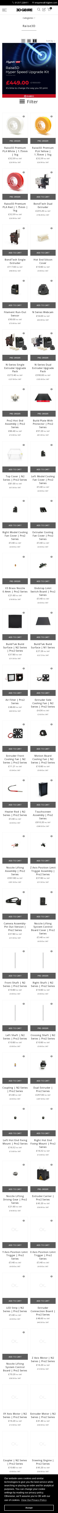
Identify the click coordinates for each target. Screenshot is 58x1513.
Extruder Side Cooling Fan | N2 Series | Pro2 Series (43, 703)
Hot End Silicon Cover (42, 261)
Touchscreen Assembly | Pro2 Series (43, 815)
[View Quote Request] (44, 10)
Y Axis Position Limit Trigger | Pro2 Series (15, 1255)
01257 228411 (22, 2)
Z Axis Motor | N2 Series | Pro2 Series (43, 1365)
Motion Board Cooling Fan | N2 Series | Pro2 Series (43, 759)
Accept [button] (29, 1508)
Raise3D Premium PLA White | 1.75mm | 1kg (15, 151)
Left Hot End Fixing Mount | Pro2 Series (15, 1142)
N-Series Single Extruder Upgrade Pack (15, 368)
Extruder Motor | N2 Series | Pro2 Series (43, 1421)
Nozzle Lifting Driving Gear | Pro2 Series (15, 1199)
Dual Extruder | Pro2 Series (43, 1089)
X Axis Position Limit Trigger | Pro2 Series (43, 1255)
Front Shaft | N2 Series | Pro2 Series (15, 984)
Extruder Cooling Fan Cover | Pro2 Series (42, 536)
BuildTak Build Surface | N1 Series (43, 645)
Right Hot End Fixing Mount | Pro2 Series (42, 1144)
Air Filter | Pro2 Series (15, 701)
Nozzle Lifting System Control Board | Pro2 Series (15, 1367)
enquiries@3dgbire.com (46, 2)
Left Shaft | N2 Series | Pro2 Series (15, 1037)
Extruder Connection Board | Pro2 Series (43, 1311)
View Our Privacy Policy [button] (34, 1500)
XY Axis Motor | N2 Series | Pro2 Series (15, 1421)
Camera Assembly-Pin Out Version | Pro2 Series (15, 927)
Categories (28, 18)
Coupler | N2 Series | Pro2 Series (15, 1468)
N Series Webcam (43, 312)
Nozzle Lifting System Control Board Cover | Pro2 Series (43, 928)
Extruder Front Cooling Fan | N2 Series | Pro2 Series (15, 759)
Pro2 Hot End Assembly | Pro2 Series (15, 424)
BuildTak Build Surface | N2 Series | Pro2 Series (15, 647)
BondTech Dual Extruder (42, 205)
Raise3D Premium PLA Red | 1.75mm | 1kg (15, 207)
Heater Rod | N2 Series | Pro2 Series (15, 813)
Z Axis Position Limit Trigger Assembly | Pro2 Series (43, 871)
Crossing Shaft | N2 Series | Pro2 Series (43, 1037)
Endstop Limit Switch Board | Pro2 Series (42, 592)
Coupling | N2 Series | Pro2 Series (15, 1089)
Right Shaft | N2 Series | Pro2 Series (43, 984)
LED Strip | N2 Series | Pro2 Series (15, 1309)
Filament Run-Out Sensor (15, 314)
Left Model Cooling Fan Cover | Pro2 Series (43, 480)
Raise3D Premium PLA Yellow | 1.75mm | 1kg (43, 151)
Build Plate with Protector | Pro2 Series (43, 424)
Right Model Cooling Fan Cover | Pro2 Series (15, 536)
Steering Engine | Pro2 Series (43, 1468)
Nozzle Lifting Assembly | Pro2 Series (15, 871)
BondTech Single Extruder (15, 261)
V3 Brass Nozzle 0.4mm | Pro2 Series (15, 590)
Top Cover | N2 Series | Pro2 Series (15, 478)
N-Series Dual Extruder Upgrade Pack (43, 368)
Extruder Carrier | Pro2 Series (43, 1197)
